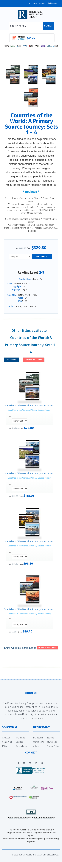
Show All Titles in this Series (20, 647)
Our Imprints (39, 742)
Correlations (21, 746)
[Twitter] (24, 763)
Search (48, 25)
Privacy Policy (52, 746)
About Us (6, 738)
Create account (39, 3)
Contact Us (7, 742)
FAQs (4, 746)
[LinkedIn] (36, 763)
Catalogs (19, 742)
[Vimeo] (42, 763)
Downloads (51, 742)
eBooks (36, 746)
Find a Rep (20, 738)
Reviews (50, 738)
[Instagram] (30, 763)
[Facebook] (18, 763)
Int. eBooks (38, 738)
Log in (28, 3)
